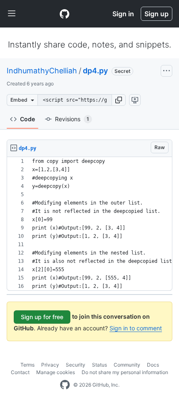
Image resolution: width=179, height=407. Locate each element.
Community (127, 365)
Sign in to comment (135, 328)
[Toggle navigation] (12, 13)
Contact (20, 372)
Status (99, 365)
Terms (27, 365)
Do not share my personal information (125, 372)
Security (75, 365)
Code (27, 118)
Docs (153, 365)
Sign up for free (42, 316)
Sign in (123, 14)
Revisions (72, 118)
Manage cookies (55, 372)
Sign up (156, 14)
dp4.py (95, 70)
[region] (89, 224)
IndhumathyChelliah (42, 70)
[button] (119, 100)
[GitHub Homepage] (65, 385)
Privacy (50, 365)
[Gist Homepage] (65, 14)
